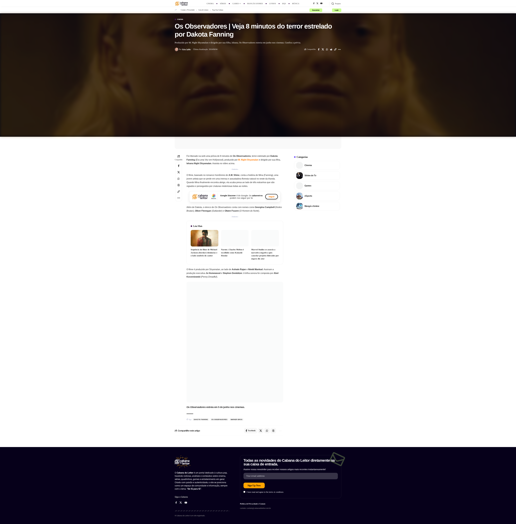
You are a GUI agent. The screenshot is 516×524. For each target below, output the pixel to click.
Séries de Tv (310, 175)
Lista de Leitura (203, 10)
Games (307, 186)
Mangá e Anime (311, 206)
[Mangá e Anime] (299, 206)
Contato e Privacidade (188, 10)
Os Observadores (219, 419)
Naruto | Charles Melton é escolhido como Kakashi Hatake (232, 253)
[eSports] (299, 196)
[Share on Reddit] (331, 49)
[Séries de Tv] (299, 175)
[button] (336, 3)
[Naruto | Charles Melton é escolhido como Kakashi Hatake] (235, 238)
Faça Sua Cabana (217, 10)
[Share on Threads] (178, 185)
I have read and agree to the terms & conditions (265, 492)
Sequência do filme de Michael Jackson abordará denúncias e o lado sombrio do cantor (204, 253)
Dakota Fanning (201, 419)
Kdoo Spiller (186, 49)
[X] (317, 3)
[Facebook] (314, 3)
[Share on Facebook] (318, 49)
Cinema (180, 19)
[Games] (299, 185)
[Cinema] (299, 165)
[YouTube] (321, 3)
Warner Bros (237, 419)
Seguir (272, 196)
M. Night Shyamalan (248, 160)
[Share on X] (323, 49)
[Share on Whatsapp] (327, 49)
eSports (308, 196)
